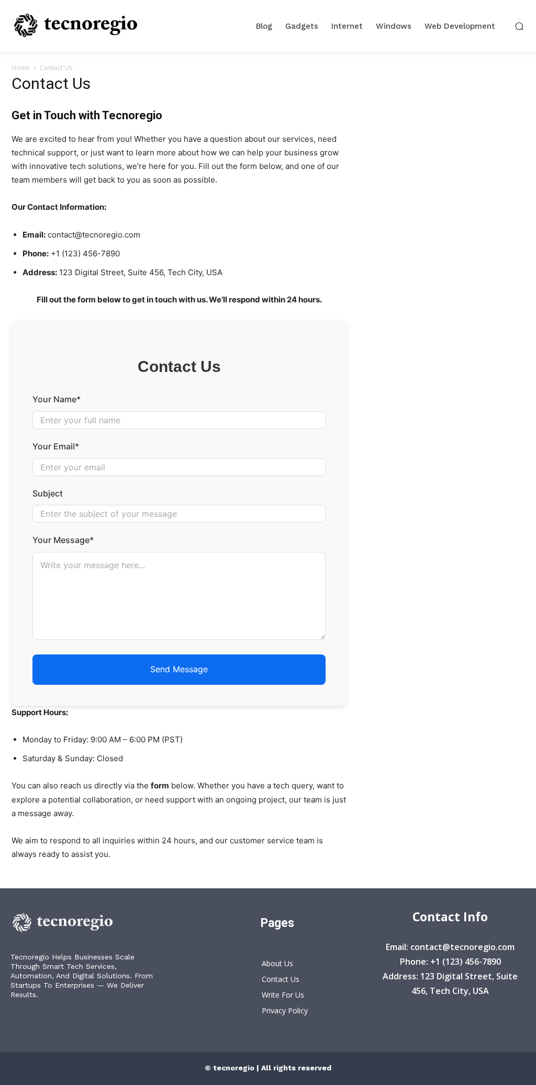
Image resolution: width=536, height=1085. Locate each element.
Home (21, 67)
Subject (47, 493)
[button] (519, 26)
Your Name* (56, 399)
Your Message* (63, 540)
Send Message (179, 669)
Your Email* (55, 446)
